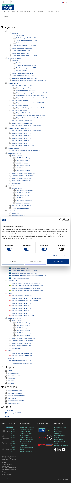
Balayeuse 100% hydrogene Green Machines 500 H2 (30, 108)
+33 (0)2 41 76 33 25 (13, 437)
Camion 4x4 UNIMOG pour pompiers (21, 178)
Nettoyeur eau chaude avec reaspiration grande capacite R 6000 (28, 80)
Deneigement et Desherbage (15, 211)
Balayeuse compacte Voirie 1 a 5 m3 (21, 85)
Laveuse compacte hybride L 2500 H (21, 50)
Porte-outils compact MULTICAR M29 (21, 363)
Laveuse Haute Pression (14, 31)
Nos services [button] (37, 11)
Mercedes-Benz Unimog (14, 153)
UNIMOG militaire (16, 183)
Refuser (13, 262)
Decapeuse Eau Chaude (14, 58)
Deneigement (15, 213)
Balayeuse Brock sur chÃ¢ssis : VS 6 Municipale (29, 118)
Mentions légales (6, 479)
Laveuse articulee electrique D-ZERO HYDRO (23, 45)
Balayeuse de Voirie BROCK (19, 110)
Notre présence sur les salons (15, 400)
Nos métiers (9, 410)
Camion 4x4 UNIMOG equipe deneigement (23, 173)
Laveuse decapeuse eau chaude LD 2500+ (23, 75)
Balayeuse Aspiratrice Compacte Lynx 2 (26, 88)
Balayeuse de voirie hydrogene (19, 105)
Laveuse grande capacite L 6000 (20, 53)
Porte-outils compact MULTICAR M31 (21, 360)
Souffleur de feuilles (21, 43)
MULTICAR (10, 358)
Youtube (23, 2)
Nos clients (10, 383)
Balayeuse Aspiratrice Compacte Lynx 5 (26, 90)
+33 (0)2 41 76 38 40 (13, 449)
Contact (6, 16)
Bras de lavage (20, 35)
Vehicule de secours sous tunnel (20, 208)
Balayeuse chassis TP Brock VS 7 (21, 143)
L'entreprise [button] (24, 11)
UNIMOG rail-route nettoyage (24, 168)
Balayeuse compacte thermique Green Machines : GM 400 (31, 93)
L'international (11, 378)
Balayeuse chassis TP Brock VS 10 (21, 133)
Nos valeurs (10, 380)
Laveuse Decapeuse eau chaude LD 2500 (22, 73)
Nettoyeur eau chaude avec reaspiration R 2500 (24, 78)
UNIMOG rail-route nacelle (23, 165)
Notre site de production (13, 375)
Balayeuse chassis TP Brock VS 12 (21, 138)
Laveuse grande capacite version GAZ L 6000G (24, 55)
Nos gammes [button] (12, 11)
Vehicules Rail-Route (13, 186)
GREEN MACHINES (13, 280)
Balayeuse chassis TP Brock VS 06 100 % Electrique (30, 115)
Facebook (7, 2)
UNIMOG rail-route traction (23, 170)
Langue (66, 2)
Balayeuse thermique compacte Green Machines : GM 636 (31, 98)
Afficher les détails (59, 256)
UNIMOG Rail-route (16, 155)
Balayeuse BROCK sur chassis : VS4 (26, 113)
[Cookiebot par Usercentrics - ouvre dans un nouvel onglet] (61, 219)
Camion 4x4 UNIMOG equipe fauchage (22, 175)
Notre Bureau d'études (13, 373)
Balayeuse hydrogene (13, 148)
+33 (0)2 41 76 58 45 (13, 443)
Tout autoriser (57, 262)
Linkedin (15, 2)
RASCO (9, 351)
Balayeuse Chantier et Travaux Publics (18, 128)
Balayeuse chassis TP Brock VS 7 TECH (22, 145)
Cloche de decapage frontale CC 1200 (26, 38)
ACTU (57, 11)
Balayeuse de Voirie (12, 83)
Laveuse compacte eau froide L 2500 (21, 48)
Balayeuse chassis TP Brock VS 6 (21, 140)
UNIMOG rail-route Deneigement (24, 158)
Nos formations (11, 398)
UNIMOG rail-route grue (22, 163)
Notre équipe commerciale (14, 393)
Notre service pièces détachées (16, 395)
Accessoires (14, 33)
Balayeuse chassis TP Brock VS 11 (21, 135)
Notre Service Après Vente (14, 390)
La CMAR (10, 370)
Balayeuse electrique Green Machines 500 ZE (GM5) (30, 95)
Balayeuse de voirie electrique (19, 100)
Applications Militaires (26, 451)
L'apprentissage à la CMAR (13, 413)
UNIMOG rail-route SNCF (22, 160)
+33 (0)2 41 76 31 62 (13, 431)
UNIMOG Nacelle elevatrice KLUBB (21, 180)
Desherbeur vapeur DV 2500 (19, 215)
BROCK (9, 293)
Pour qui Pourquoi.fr (62, 479)
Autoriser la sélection (35, 262)
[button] (4, 11)
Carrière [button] (49, 11)
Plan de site (13, 479)
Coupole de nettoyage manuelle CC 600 (26, 40)
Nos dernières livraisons (14, 403)
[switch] (26, 249)
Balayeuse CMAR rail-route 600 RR (21, 205)
